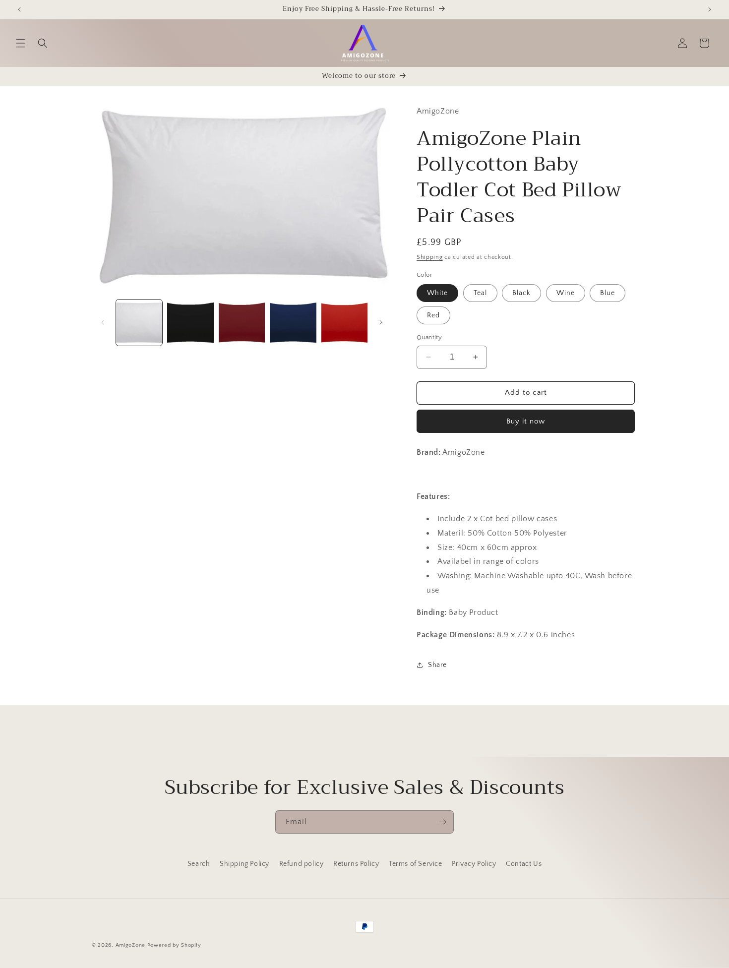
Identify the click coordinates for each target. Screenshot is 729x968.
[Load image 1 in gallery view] (139, 323)
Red (433, 315)
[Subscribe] (442, 822)
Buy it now (525, 421)
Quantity (429, 337)
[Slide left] (103, 322)
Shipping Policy (244, 864)
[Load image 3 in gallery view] (242, 323)
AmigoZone (130, 945)
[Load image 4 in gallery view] (293, 323)
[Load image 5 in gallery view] (344, 323)
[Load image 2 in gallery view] (190, 323)
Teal (480, 293)
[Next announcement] (710, 9)
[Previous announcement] (19, 9)
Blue (607, 293)
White (437, 293)
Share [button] (437, 665)
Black (521, 293)
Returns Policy (356, 864)
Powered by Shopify (174, 945)
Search (198, 864)
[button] (21, 43)
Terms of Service (415, 864)
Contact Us (524, 864)
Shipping (430, 257)
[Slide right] (381, 322)
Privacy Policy (474, 864)
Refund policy (301, 864)
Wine (565, 293)
